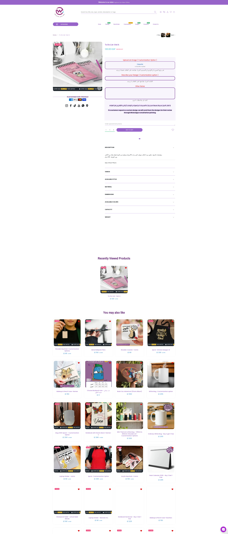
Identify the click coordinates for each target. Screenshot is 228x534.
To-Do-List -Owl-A (114, 296)
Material (108, 187)
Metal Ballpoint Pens (98, 350)
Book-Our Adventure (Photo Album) (129, 391)
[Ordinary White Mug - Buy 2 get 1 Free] (160, 415)
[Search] (155, 12)
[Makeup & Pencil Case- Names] (67, 374)
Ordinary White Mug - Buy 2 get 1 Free (161, 434)
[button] (164, 12)
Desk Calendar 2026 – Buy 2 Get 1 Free (160, 476)
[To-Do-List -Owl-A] (114, 279)
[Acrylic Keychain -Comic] (129, 459)
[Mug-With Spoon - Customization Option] (67, 415)
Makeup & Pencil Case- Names (67, 391)
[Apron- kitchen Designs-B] (160, 332)
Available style (111, 179)
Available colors (111, 202)
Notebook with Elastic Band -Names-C (98, 434)
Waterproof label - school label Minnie (67, 518)
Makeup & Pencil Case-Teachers (161, 518)
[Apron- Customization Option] (98, 459)
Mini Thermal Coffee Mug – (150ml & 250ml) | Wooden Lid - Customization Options (129, 434)
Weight (108, 217)
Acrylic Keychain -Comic (129, 476)
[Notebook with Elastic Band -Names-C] (98, 415)
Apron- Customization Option (98, 476)
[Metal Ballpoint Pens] (98, 332)
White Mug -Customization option (161, 391)
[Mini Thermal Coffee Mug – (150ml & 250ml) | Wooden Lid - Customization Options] (129, 415)
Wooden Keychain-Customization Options (67, 350)
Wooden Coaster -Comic (129, 350)
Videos (107, 172)
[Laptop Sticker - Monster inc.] (98, 500)
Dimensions (109, 194)
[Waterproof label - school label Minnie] (67, 500)
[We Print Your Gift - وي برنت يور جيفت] (59, 12)
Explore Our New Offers (122, 2)
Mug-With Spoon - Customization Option (67, 434)
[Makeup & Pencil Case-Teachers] (160, 500)
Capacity (108, 209)
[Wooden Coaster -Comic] (129, 332)
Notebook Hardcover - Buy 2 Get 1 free (129, 518)
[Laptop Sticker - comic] (67, 459)
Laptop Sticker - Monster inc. (98, 518)
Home (54, 35)
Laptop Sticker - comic (67, 476)
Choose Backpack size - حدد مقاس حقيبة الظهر (98, 391)
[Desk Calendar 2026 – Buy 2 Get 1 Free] (160, 459)
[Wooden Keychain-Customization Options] (67, 332)
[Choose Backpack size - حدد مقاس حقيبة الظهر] (98, 374)
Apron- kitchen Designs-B (161, 350)
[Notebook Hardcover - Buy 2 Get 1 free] (129, 500)
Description (109, 147)
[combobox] (119, 12)
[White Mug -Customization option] (160, 374)
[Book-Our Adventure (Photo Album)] (129, 374)
